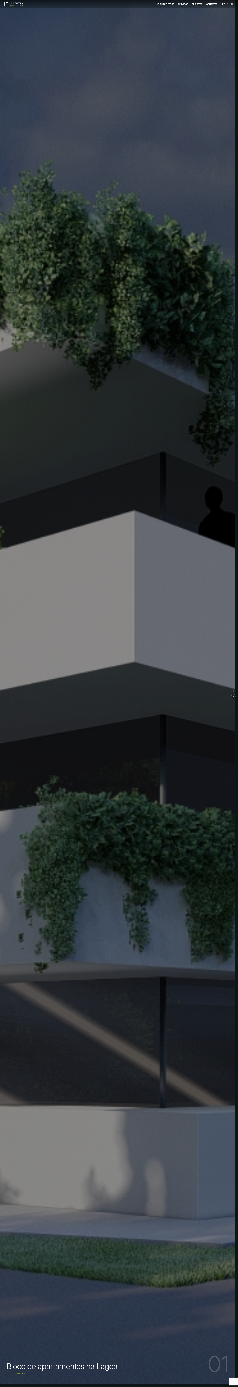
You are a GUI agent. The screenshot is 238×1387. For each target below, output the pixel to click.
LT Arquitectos (165, 4)
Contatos (211, 4)
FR (232, 4)
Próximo (21, 1373)
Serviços (183, 4)
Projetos (197, 4)
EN (228, 4)
